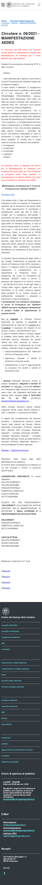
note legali (5, 649)
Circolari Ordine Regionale (22, 21)
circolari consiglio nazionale (12, 687)
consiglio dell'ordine (9, 625)
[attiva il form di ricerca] (39, 5)
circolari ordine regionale (11, 680)
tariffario (4, 744)
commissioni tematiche (10, 637)
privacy (4, 718)
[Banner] (5, 571)
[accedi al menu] (3, 5)
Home (4, 21)
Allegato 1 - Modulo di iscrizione (14, 450)
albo (3, 643)
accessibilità (6, 724)
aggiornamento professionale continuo (17, 750)
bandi (3, 675)
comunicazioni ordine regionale (14, 662)
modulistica (6, 737)
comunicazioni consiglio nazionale (15, 669)
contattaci (5, 755)
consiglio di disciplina (10, 631)
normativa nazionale (9, 706)
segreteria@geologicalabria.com (15, 401)
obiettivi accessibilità (9, 762)
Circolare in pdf (7, 194)
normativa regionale (9, 700)
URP (3, 712)
